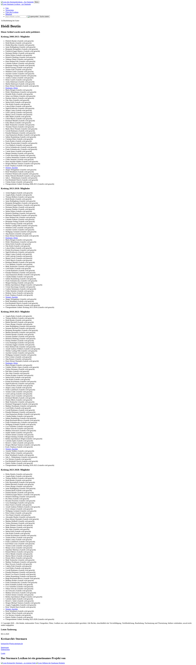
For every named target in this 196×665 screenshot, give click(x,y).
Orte (7, 8)
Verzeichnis (9, 10)
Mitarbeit (8, 14)
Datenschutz (5, 649)
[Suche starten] (38, 16)
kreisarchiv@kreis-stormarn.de (12, 644)
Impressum (5, 647)
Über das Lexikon (11, 12)
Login (3, 653)
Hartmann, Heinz (11, 88)
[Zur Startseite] (17, 2)
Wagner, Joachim (11, 168)
